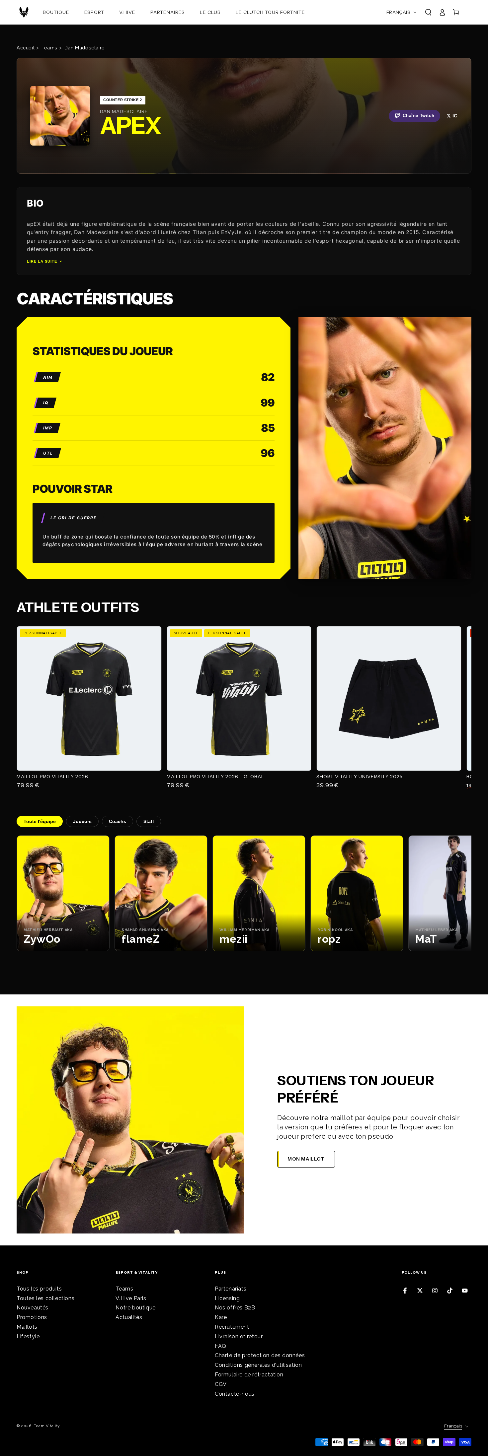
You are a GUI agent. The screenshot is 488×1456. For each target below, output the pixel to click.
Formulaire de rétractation (249, 1374)
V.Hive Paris (131, 1298)
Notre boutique (135, 1307)
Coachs (117, 821)
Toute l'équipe (40, 821)
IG (455, 115)
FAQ (220, 1346)
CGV (221, 1384)
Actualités (129, 1317)
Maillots (27, 1327)
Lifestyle (28, 1336)
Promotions (32, 1317)
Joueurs (82, 821)
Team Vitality (47, 1426)
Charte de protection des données (260, 1355)
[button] (428, 12)
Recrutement (232, 1327)
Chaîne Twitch (418, 115)
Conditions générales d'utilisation (258, 1365)
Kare (221, 1317)
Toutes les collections (45, 1298)
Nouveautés (32, 1307)
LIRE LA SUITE (42, 261)
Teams (124, 1289)
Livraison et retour (239, 1336)
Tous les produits (39, 1289)
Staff (148, 821)
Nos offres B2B (235, 1307)
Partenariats (230, 1289)
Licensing (227, 1298)
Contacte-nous (235, 1394)
